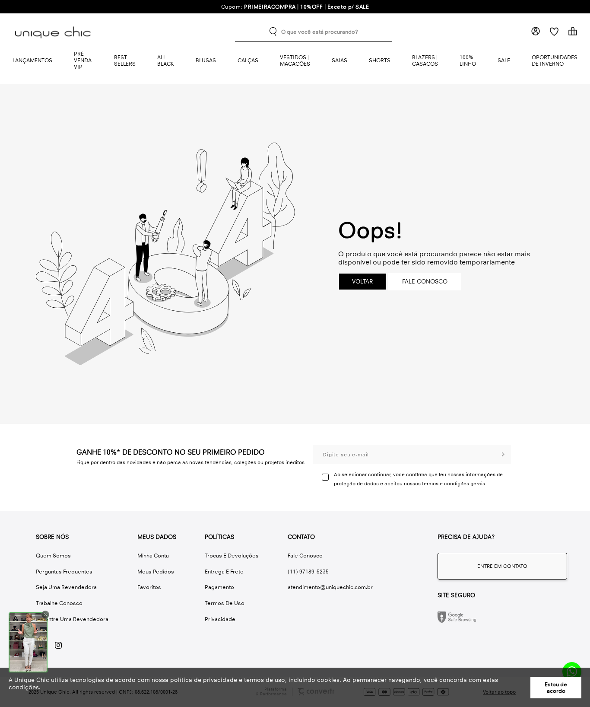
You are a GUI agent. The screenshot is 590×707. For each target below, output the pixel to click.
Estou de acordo (556, 687)
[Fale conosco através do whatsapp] (502, 566)
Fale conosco (424, 281)
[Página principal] (54, 31)
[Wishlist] (554, 31)
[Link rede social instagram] (58, 645)
